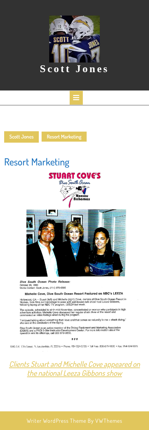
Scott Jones (74, 68)
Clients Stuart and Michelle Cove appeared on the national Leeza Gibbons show (74, 368)
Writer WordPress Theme (56, 420)
